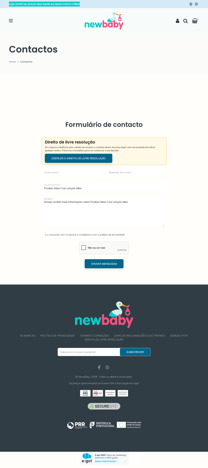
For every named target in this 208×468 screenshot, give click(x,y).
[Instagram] (196, 4)
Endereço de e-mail (120, 172)
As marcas (27, 335)
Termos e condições (94, 335)
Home (12, 61)
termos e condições (79, 234)
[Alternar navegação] (11, 21)
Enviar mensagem (104, 263)
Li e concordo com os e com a (84, 234)
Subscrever (135, 352)
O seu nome (51, 172)
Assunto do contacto (52, 185)
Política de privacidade (57, 335)
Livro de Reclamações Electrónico (139, 335)
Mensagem (49, 199)
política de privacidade (112, 234)
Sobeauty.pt (179, 335)
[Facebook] (191, 4)
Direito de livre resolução (104, 339)
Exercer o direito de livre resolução (79, 158)
